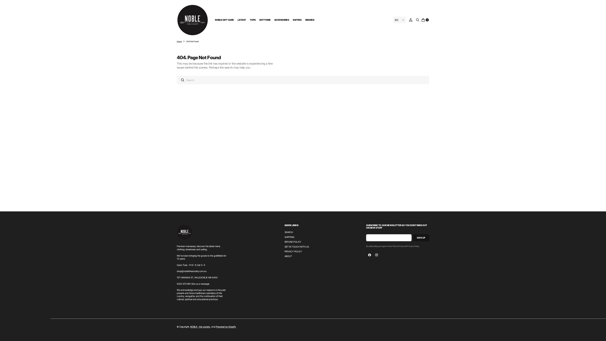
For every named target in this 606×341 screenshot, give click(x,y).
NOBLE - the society (200, 326)
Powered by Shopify (226, 326)
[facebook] (369, 254)
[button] (410, 19)
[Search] (417, 19)
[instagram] (376, 254)
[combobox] (303, 80)
